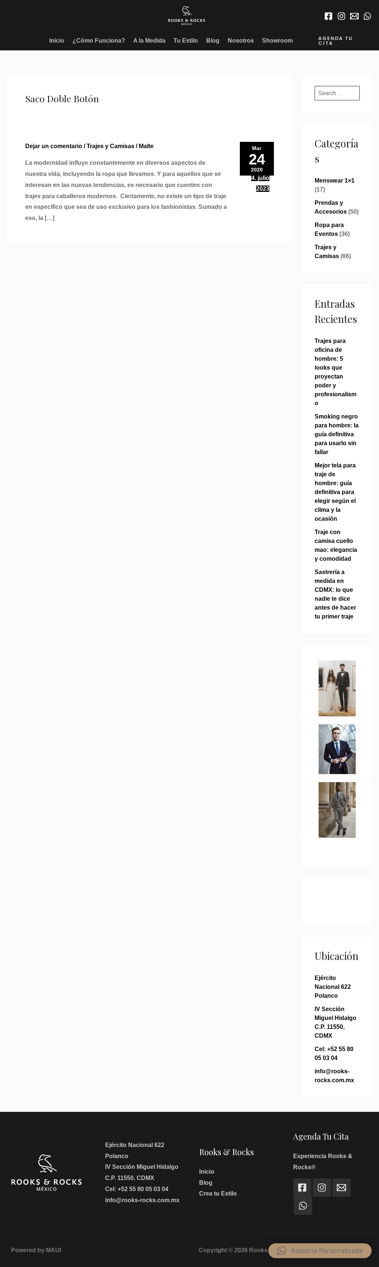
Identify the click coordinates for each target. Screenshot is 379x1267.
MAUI (53, 1250)
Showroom (277, 40)
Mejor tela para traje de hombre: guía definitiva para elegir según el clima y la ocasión (335, 492)
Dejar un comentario (53, 146)
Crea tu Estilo (218, 1193)
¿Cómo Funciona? (99, 40)
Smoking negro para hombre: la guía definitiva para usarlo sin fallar (337, 434)
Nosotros (241, 40)
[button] (342, 40)
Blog (212, 40)
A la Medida (149, 40)
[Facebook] (328, 16)
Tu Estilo (186, 40)
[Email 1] (354, 16)
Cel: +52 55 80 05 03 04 (136, 1189)
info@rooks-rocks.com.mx (142, 1200)
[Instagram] (341, 16)
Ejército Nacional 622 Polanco (333, 987)
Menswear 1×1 (335, 180)
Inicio (56, 40)
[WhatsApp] (367, 16)
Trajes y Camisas (110, 146)
